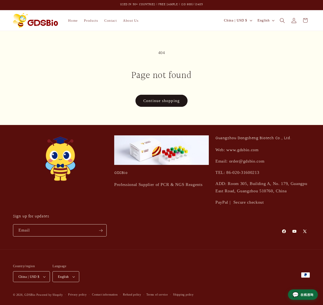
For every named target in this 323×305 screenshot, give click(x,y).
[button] (282, 20)
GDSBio (29, 294)
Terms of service (157, 294)
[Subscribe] (100, 230)
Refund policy (132, 294)
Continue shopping (161, 101)
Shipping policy (183, 294)
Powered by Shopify (49, 294)
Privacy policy (77, 294)
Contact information (105, 294)
